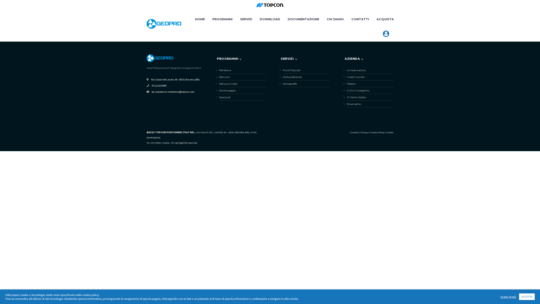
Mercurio (224, 77)
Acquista (385, 19)
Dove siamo (354, 104)
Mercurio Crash (228, 83)
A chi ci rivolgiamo (358, 90)
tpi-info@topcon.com (184, 143)
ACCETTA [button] (527, 297)
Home (200, 19)
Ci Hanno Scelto (356, 97)
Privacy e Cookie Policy (372, 132)
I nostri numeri (356, 77)
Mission (351, 83)
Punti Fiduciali (291, 70)
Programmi (222, 19)
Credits (389, 132)
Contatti (360, 19)
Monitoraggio (227, 90)
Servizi (246, 19)
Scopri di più (508, 297)
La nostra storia (356, 70)
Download (270, 19)
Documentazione (303, 19)
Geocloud (224, 97)
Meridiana (225, 70)
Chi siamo (335, 19)
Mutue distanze (292, 77)
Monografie (290, 83)
